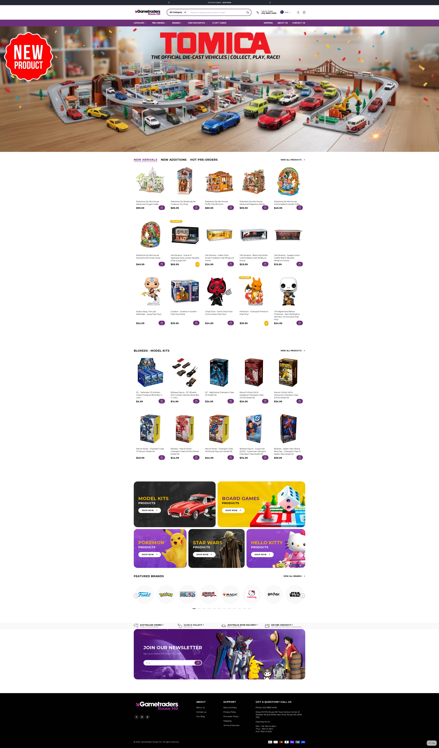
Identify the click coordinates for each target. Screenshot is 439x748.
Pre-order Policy (230, 716)
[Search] (247, 12)
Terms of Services (231, 725)
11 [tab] (244, 608)
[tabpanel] (144, 594)
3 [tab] (204, 608)
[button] (141, 23)
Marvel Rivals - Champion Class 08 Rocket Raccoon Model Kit (219, 450)
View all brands (292, 576)
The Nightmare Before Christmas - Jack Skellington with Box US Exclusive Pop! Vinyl (287, 315)
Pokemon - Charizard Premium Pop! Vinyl (254, 312)
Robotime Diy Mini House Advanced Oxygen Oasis (147, 202)
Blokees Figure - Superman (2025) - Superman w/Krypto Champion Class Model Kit (253, 451)
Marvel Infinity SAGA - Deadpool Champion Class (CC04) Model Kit (251, 395)
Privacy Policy (229, 712)
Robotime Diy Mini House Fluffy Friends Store (216, 202)
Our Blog (200, 716)
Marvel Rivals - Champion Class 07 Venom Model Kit (150, 450)
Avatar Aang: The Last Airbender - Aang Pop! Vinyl (148, 312)
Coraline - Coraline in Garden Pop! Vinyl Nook (184, 312)
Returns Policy (230, 707)
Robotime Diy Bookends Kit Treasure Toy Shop (183, 202)
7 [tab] (224, 608)
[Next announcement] (270, 2)
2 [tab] (199, 608)
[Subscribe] (198, 663)
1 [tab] (194, 608)
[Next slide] (432, 89)
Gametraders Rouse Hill (151, 742)
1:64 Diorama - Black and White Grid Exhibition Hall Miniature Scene (254, 258)
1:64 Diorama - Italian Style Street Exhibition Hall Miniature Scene (219, 258)
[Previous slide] (6, 89)
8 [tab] (229, 608)
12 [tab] (249, 608)
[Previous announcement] (168, 2)
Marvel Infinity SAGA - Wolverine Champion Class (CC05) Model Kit (286, 395)
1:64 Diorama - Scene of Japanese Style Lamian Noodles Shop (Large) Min (185, 258)
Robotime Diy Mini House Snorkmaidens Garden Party (287, 202)
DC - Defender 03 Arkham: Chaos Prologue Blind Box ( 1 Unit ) (149, 395)
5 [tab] (214, 608)
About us (200, 707)
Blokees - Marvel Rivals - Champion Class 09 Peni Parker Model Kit (185, 451)
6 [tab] (219, 608)
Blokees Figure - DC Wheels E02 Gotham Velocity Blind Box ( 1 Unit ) (185, 395)
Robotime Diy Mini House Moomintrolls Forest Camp (148, 256)
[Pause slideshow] (436, 89)
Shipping (227, 721)
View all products (291, 160)
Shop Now (226, 2)
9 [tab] (234, 608)
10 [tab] (239, 608)
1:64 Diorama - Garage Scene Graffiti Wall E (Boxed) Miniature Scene (287, 258)
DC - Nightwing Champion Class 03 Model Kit (219, 393)
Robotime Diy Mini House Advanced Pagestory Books (252, 202)
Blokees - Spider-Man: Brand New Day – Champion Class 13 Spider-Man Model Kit (287, 451)
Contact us (201, 712)
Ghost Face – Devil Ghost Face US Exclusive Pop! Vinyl (219, 312)
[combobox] (220, 12)
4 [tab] (209, 608)
